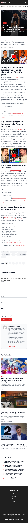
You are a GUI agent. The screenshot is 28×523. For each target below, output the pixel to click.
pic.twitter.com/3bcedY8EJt (17, 113)
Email (2, 302)
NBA (25, 251)
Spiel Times (11, 519)
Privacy (14, 498)
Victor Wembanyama (15, 170)
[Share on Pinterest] (16, 263)
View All (23, 354)
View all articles (11, 346)
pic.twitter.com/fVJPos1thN (19, 198)
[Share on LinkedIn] (13, 263)
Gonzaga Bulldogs (19, 219)
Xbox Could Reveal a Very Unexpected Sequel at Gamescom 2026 (13, 413)
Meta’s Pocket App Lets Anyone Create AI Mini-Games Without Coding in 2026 (14, 474)
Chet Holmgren (8, 217)
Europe (20, 251)
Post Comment (6, 319)
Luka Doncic (20, 129)
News (2, 376)
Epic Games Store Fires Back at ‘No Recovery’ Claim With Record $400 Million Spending (12, 380)
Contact (14, 496)
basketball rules (5, 251)
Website (3, 308)
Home (2, 6)
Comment (3, 281)
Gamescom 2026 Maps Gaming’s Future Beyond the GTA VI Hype (13, 478)
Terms (14, 501)
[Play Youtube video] (14, 57)
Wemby (16, 77)
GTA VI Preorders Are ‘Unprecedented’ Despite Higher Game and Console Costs (14, 445)
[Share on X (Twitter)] (10, 263)
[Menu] (25, 2)
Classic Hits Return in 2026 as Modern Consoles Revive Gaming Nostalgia (13, 466)
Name (2, 296)
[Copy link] (23, 263)
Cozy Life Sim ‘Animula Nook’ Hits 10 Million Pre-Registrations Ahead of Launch (14, 462)
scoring (13, 254)
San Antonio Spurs (6, 254)
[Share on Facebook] (6, 263)
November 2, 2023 (20, 245)
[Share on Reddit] (20, 263)
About (14, 493)
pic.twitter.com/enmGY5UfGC (14, 242)
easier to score (14, 251)
